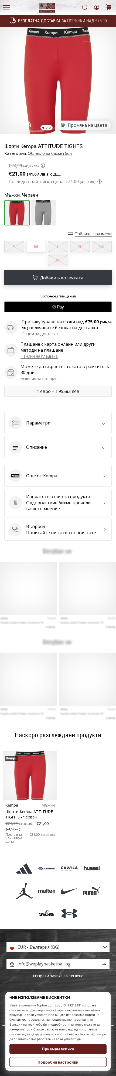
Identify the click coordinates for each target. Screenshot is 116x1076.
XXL (101, 247)
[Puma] (91, 891)
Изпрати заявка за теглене (58, 975)
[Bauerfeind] (47, 868)
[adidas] (24, 868)
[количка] (108, 7)
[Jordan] (24, 891)
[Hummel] (91, 868)
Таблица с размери (93, 233)
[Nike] (69, 891)
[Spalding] (47, 913)
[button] (58, 423)
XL (79, 247)
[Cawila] (69, 868)
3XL (58, 260)
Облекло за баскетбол (50, 153)
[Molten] (47, 891)
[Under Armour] (69, 913)
